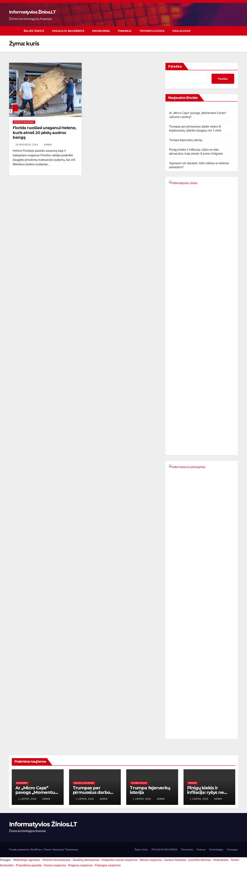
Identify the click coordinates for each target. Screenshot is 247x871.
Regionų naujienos (80, 865)
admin (48, 144)
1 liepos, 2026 (27, 799)
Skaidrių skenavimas (86, 859)
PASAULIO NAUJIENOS (68, 31)
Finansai (124, 31)
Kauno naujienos (55, 865)
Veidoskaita (220, 859)
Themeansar (71, 849)
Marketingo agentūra (26, 859)
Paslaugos (182, 31)
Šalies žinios (34, 31)
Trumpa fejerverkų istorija (185, 140)
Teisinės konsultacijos (56, 859)
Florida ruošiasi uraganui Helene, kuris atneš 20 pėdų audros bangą (44, 132)
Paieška (175, 66)
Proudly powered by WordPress (26, 849)
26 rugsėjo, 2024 (27, 144)
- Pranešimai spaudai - (29, 865)
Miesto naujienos (151, 859)
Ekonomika (101, 31)
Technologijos (152, 31)
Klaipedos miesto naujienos (119, 859)
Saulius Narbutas (175, 859)
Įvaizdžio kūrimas (200, 859)
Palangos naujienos (108, 865)
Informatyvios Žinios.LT (32, 12)
